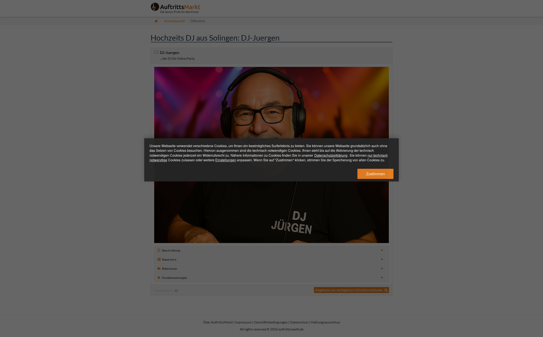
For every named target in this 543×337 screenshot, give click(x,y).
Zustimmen (375, 174)
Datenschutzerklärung (330, 155)
